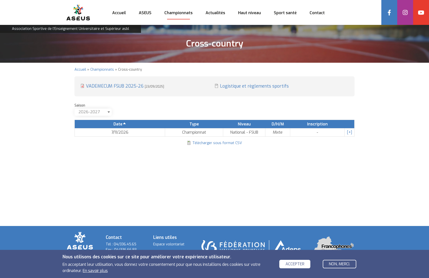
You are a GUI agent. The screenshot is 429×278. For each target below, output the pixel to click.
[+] (349, 132)
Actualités (215, 12)
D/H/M (278, 124)
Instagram (405, 12)
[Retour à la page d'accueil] (80, 240)
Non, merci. (339, 264)
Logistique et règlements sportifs (254, 86)
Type (194, 124)
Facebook (389, 12)
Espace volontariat (168, 244)
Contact (317, 12)
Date (119, 124)
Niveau (244, 124)
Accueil (119, 12)
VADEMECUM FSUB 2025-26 (125, 86)
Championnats (102, 69)
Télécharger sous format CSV (217, 143)
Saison (79, 105)
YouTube (421, 12)
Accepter (295, 264)
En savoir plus (95, 270)
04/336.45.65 (125, 244)
